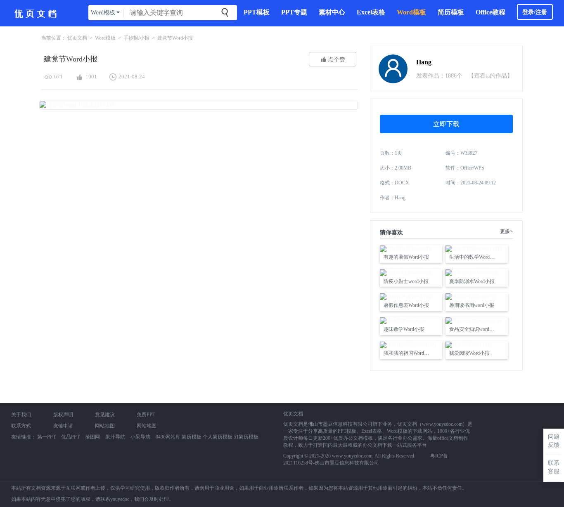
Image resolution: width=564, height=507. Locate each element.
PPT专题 (294, 12)
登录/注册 (534, 12)
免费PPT (146, 414)
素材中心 (332, 12)
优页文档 (77, 38)
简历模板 (451, 12)
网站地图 (105, 426)
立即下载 (446, 123)
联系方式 (21, 426)
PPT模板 (257, 12)
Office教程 (490, 12)
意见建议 (105, 414)
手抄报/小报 (136, 38)
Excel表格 (371, 12)
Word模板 (411, 12)
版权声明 (63, 414)
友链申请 (63, 426)
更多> (506, 231)
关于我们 (21, 414)
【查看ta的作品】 (490, 76)
